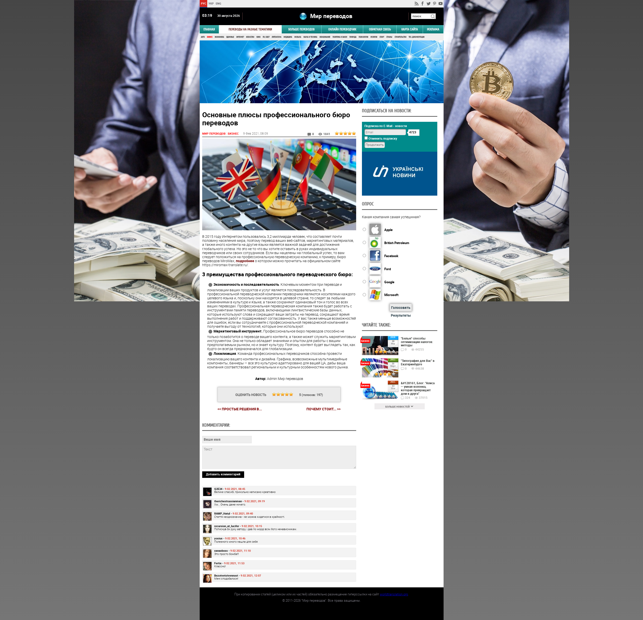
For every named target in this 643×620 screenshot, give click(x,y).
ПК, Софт (266, 37)
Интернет (240, 37)
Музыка (297, 37)
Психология (363, 37)
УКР (210, 3)
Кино (258, 37)
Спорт (382, 37)
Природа (352, 37)
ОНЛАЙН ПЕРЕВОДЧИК (342, 29)
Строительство (400, 37)
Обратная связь (380, 29)
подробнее (245, 260)
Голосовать (400, 307)
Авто (203, 37)
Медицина (288, 37)
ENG (218, 3)
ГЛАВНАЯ (209, 29)
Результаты (401, 315)
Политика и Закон (340, 37)
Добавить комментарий (223, 474)
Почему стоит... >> (323, 409)
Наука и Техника (310, 37)
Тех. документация (416, 37)
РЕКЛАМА (433, 29)
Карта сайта (409, 29)
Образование (324, 37)
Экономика (219, 37)
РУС (203, 3)
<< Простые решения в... (240, 409)
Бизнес (209, 37)
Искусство (250, 37)
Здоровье (230, 37)
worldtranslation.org (394, 594)
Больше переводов (301, 29)
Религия (373, 37)
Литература (276, 37)
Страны (389, 37)
